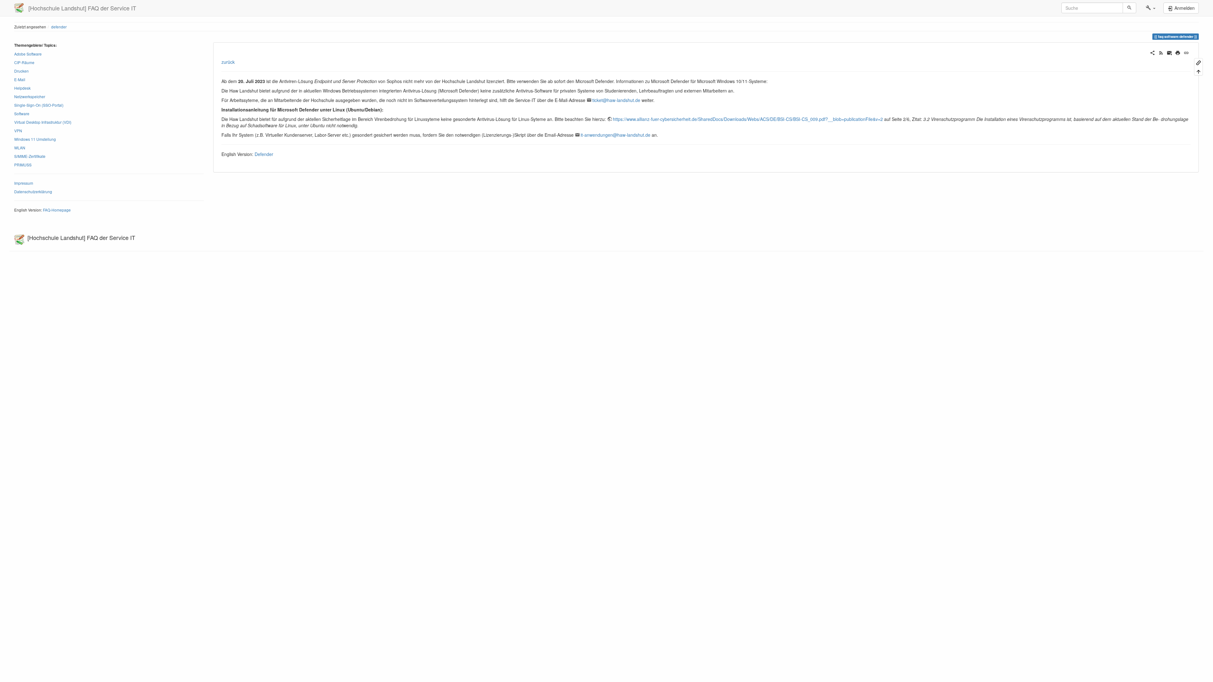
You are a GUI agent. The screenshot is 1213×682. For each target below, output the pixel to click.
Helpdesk (22, 88)
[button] (1150, 8)
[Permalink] (1186, 52)
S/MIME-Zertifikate (29, 156)
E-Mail (19, 79)
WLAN (19, 147)
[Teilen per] (1152, 52)
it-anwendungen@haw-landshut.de (615, 135)
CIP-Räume (24, 62)
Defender (264, 154)
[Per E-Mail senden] (1169, 52)
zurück (228, 62)
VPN (18, 130)
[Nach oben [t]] (1198, 71)
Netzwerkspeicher (29, 96)
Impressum (23, 183)
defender (59, 26)
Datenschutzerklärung (33, 191)
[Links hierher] (1198, 62)
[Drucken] (1177, 52)
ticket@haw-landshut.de (616, 100)
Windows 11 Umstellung (35, 139)
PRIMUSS (23, 164)
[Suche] (1129, 8)
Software (21, 113)
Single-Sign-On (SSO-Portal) (38, 105)
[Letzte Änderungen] (1161, 52)
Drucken (21, 71)
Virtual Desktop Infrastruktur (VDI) (42, 122)
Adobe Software (28, 54)
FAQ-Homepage (57, 209)
